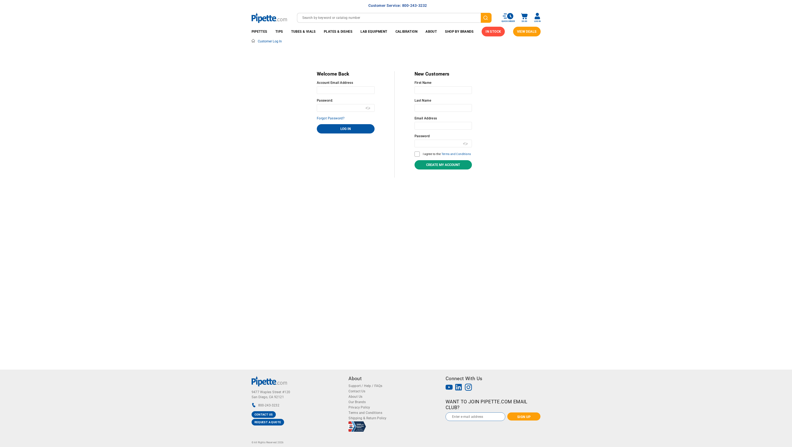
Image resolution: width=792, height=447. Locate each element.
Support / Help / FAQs (365, 386)
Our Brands (357, 402)
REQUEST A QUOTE (267, 422)
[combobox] (394, 18)
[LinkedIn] (458, 388)
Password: (325, 100)
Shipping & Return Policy (367, 418)
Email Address (426, 118)
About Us (355, 397)
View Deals (527, 32)
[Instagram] (468, 388)
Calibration (406, 32)
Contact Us (356, 391)
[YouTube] (449, 388)
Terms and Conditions (456, 154)
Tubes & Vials (303, 32)
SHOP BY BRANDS (459, 32)
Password (422, 136)
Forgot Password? (331, 118)
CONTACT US (263, 414)
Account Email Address (335, 83)
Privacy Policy (359, 407)
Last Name (423, 100)
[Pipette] (269, 17)
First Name (423, 83)
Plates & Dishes (338, 32)
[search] (486, 18)
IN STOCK (493, 32)
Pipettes (259, 32)
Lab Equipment (373, 32)
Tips (279, 32)
